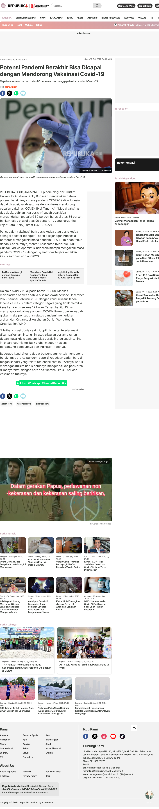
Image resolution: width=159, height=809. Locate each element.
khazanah (56, 17)
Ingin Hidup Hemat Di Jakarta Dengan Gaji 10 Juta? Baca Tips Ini (69, 275)
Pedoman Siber (53, 771)
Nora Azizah (11, 86)
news (80, 17)
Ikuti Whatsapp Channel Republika (44, 383)
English (49, 752)
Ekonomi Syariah (26, 17)
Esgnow (4, 752)
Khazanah (5, 739)
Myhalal (29, 25)
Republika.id (145, 6)
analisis (92, 17)
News (3, 744)
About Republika (8, 771)
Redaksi (27, 771)
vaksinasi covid (24, 403)
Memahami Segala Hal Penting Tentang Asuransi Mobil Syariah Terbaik (41, 276)
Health (19, 25)
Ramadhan (28, 757)
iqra (70, 17)
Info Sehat (22, 59)
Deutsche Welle (126, 6)
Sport (48, 744)
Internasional (6, 748)
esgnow (129, 17)
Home (3, 59)
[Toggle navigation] (3, 5)
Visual (26, 752)
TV (152, 17)
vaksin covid (6, 403)
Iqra (25, 739)
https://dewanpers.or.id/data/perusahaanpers (25, 792)
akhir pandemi (42, 403)
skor (43, 17)
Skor (47, 735)
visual (142, 17)
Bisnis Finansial (111, 17)
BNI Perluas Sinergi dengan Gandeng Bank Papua (12, 275)
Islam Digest (51, 739)
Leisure (11, 59)
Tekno (39, 25)
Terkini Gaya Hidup (125, 178)
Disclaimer (5, 776)
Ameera (4, 735)
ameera (6, 17)
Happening (7, 25)
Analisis (26, 744)
